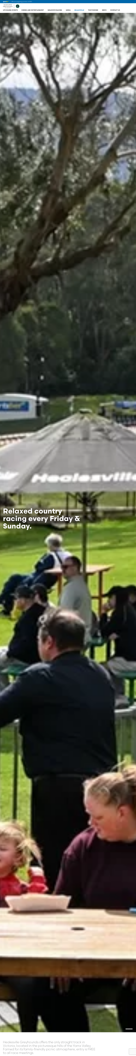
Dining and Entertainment (33, 10)
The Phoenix (93, 10)
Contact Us (115, 10)
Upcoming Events (10, 10)
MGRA (68, 10)
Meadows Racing (55, 10)
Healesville (79, 10)
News (104, 10)
